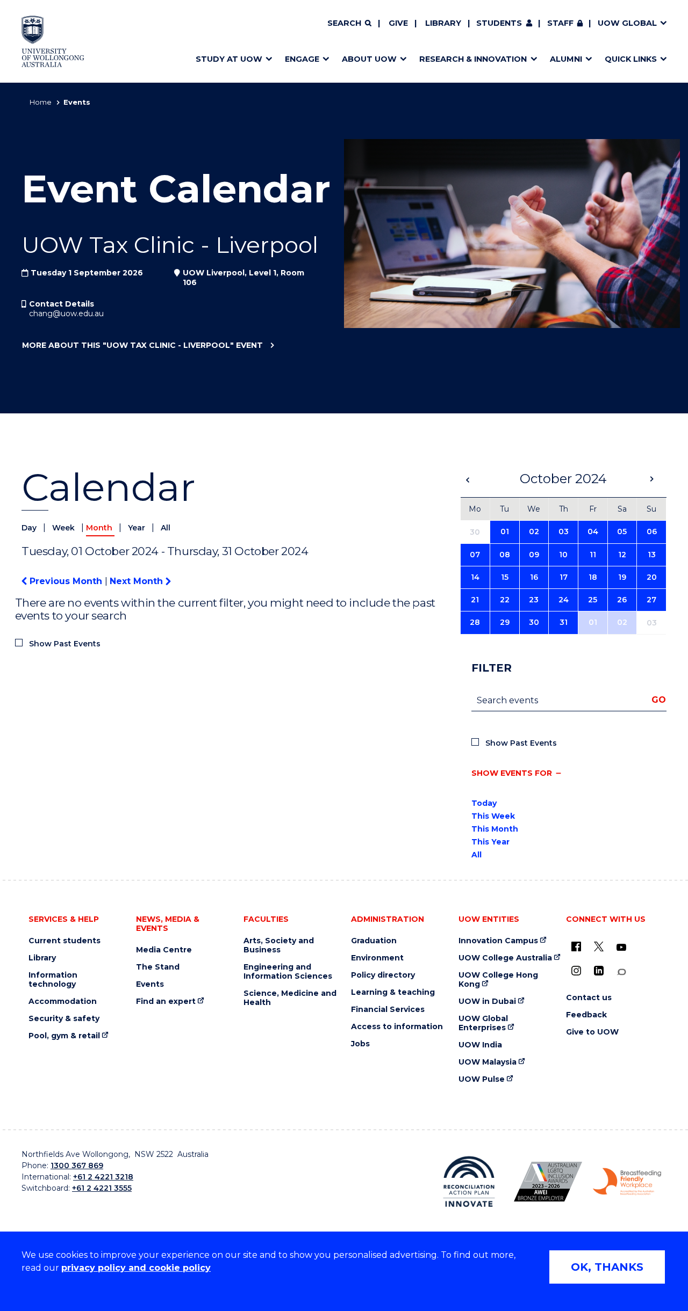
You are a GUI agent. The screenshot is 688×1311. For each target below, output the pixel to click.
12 (622, 554)
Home (41, 102)
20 (652, 577)
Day (30, 528)
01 (504, 531)
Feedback (586, 1014)
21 (475, 599)
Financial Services (388, 1009)
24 (563, 599)
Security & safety (63, 1018)
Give (398, 23)
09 (534, 554)
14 (475, 577)
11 (593, 554)
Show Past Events (65, 644)
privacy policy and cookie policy (136, 1268)
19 (622, 577)
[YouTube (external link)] (621, 947)
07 (475, 554)
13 (652, 554)
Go (658, 700)
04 (592, 531)
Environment (377, 958)
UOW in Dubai (487, 1001)
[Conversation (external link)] (621, 972)
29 (505, 622)
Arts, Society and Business (278, 945)
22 (505, 599)
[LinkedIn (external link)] (599, 970)
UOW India (480, 1045)
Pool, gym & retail (64, 1035)
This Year (490, 842)
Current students (64, 940)
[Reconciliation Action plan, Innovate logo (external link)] (469, 1181)
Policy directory (383, 975)
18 (593, 577)
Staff (560, 23)
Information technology (52, 980)
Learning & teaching (393, 992)
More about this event (142, 345)
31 (564, 622)
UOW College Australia (505, 958)
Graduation (374, 940)
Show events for (511, 773)
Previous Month (66, 581)
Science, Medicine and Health (289, 998)
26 (622, 599)
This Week (493, 816)
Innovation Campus (498, 940)
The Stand (158, 967)
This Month (494, 829)
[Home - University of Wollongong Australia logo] (53, 41)
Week (64, 528)
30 (534, 622)
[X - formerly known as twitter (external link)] (599, 946)
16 (534, 577)
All (165, 528)
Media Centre (164, 950)
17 (564, 577)
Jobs (360, 1043)
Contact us (589, 997)
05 (622, 531)
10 (563, 554)
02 (534, 531)
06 (652, 531)
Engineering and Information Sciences (287, 972)
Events (150, 984)
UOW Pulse (481, 1079)
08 (504, 554)
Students (499, 23)
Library (443, 23)
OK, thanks (607, 1267)
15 (504, 577)
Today (484, 803)
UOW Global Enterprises (483, 1023)
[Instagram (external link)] (576, 970)
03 (563, 531)
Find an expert (166, 1001)
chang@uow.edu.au (66, 313)
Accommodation (62, 1001)
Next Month (138, 581)
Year (137, 528)
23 (534, 599)
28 (475, 622)
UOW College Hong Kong (498, 980)
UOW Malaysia (487, 1062)
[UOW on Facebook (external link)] (576, 946)
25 (592, 599)
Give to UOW (592, 1032)
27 (651, 599)
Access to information (397, 1026)
